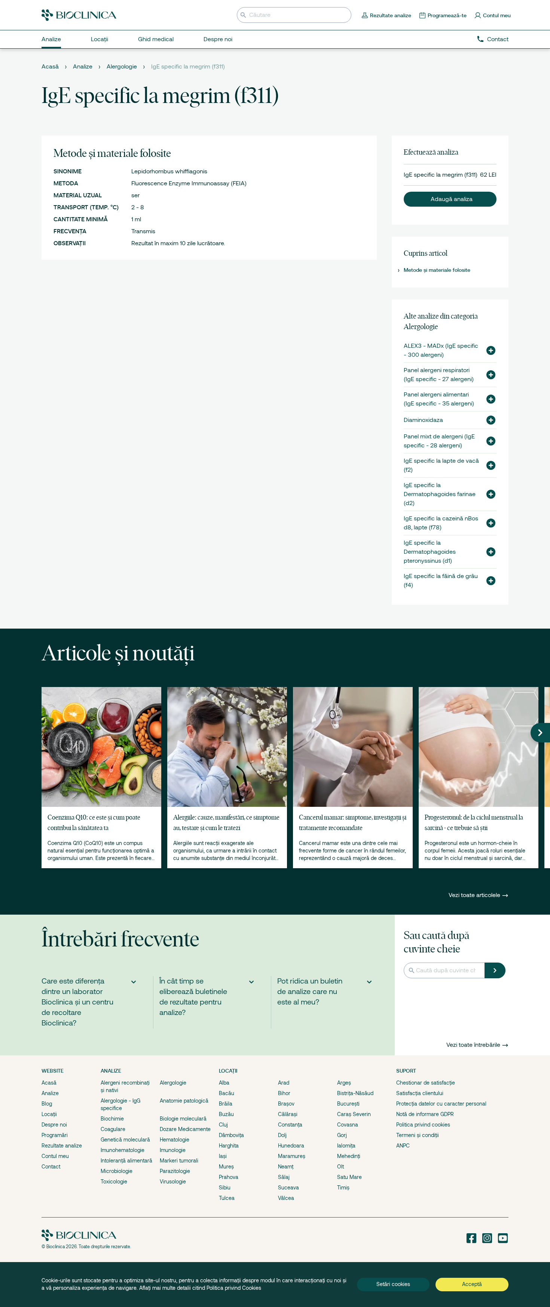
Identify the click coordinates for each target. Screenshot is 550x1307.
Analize (82, 66)
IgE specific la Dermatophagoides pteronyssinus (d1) (430, 551)
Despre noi (54, 1125)
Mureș (226, 1167)
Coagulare (113, 1129)
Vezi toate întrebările (473, 1045)
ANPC (403, 1146)
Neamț (285, 1167)
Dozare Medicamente (185, 1129)
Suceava (288, 1188)
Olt (340, 1167)
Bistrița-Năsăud (355, 1093)
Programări (55, 1135)
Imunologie (173, 1150)
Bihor (284, 1093)
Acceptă (472, 1284)
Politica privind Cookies (234, 1288)
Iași (223, 1156)
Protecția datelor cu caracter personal (441, 1104)
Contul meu (55, 1156)
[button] (450, 199)
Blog (47, 1104)
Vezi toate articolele (475, 895)
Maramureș (291, 1156)
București (348, 1104)
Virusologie (173, 1182)
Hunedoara (291, 1146)
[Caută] (495, 970)
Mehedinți (348, 1156)
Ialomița (346, 1146)
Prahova (228, 1177)
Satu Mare (349, 1177)
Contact (497, 39)
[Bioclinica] (79, 15)
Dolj (282, 1135)
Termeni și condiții (417, 1135)
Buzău (226, 1114)
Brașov (286, 1104)
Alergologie (122, 66)
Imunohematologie (122, 1150)
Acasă (50, 66)
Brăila (225, 1104)
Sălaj (284, 1177)
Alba (224, 1083)
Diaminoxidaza (423, 420)
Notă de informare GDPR (425, 1114)
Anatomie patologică (184, 1101)
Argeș (344, 1083)
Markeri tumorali (179, 1161)
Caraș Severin (354, 1114)
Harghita (229, 1146)
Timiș (343, 1188)
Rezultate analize (62, 1146)
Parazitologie (175, 1171)
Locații (49, 1114)
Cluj (223, 1125)
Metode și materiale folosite (437, 270)
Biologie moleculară (183, 1119)
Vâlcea (286, 1198)
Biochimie (112, 1119)
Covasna (347, 1125)
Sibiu (224, 1188)
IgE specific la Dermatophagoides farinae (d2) (440, 494)
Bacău (226, 1093)
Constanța (290, 1125)
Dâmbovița (231, 1135)
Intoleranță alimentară (126, 1161)
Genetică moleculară (125, 1140)
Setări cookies (393, 1284)
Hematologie (174, 1140)
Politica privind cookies (423, 1125)
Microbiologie (116, 1171)
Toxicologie (114, 1182)
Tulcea (227, 1198)
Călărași (287, 1114)
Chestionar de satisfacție (425, 1083)
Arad (283, 1083)
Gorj (342, 1135)
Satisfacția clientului (419, 1093)
